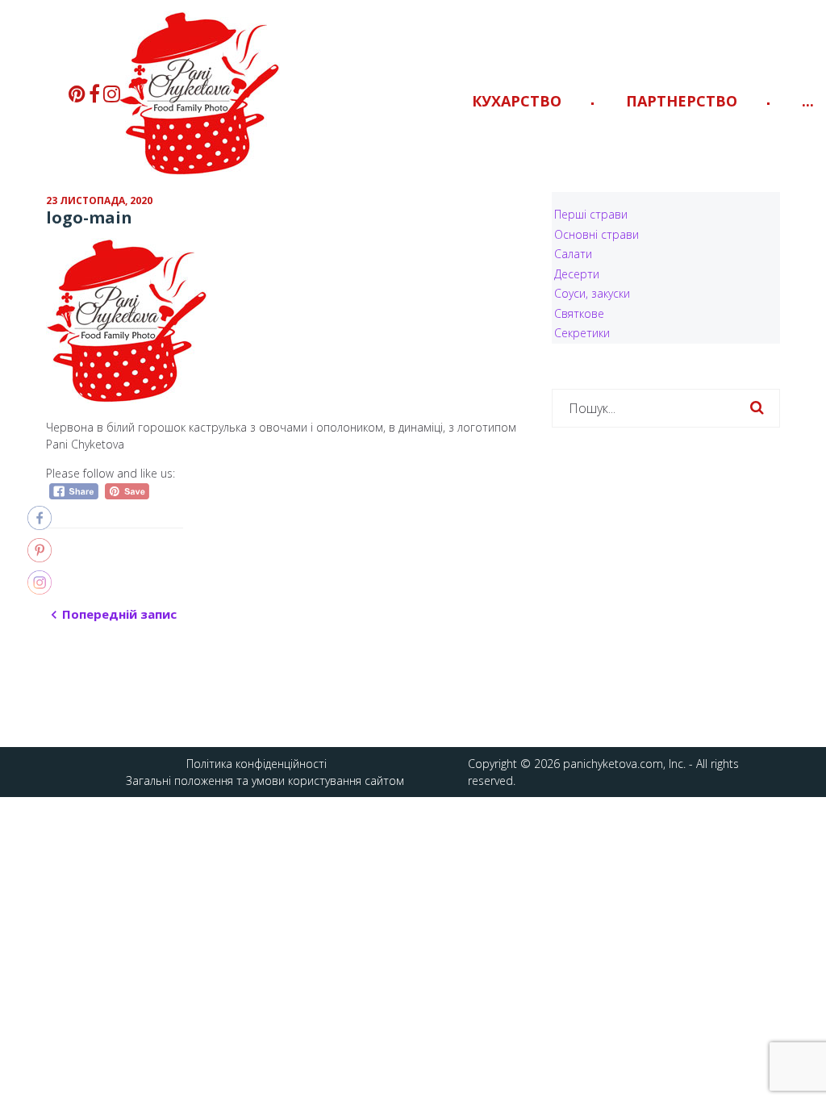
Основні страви (596, 234)
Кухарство (516, 101)
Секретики (582, 332)
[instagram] (111, 93)
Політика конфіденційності (256, 763)
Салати (573, 253)
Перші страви (591, 214)
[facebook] (94, 93)
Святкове (579, 313)
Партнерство (681, 101)
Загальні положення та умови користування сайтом (265, 780)
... (808, 101)
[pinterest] (77, 93)
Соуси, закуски (592, 293)
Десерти (576, 274)
